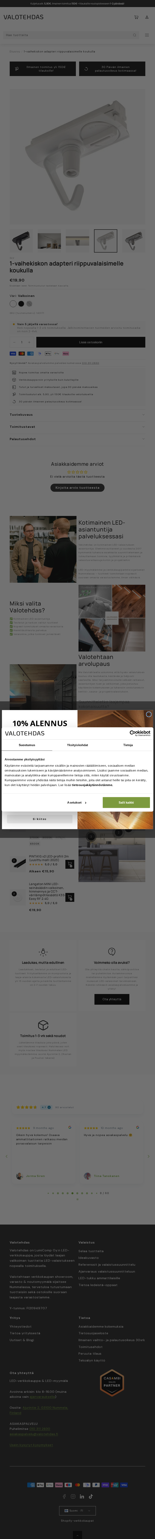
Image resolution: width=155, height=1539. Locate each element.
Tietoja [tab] (128, 745)
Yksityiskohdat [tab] (77, 745)
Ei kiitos (40, 819)
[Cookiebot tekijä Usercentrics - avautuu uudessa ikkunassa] (132, 733)
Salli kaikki (126, 802)
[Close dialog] (149, 714)
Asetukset (74, 802)
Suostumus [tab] (27, 745)
